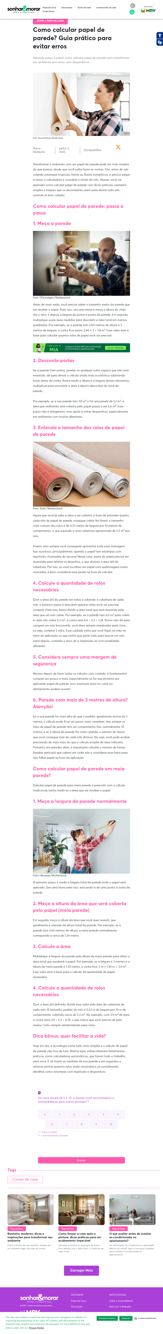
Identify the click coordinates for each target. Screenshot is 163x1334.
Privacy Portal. (36, 1328)
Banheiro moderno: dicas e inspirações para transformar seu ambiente (29, 1237)
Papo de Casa (49, 8)
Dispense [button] (126, 1318)
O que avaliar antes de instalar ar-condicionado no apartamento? (130, 1237)
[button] (145, 1318)
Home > (42, 21)
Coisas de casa (25, 1179)
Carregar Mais (81, 1270)
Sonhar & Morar (23, 7)
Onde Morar (48, 12)
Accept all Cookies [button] (107, 1318)
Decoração (66, 8)
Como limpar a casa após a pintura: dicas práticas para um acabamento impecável (79, 1237)
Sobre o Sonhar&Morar (121, 1301)
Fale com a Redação (120, 1307)
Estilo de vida (84, 8)
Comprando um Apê (106, 8)
